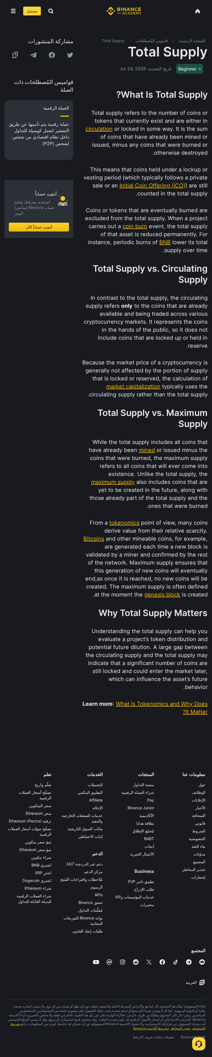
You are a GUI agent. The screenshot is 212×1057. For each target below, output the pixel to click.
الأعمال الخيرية (142, 854)
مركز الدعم (93, 871)
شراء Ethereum (38, 888)
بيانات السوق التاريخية (85, 828)
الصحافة (198, 815)
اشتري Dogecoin (36, 880)
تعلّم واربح (43, 784)
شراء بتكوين (41, 857)
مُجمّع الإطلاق (143, 831)
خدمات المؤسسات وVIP (134, 897)
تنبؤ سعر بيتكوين (38, 842)
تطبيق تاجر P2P (141, 881)
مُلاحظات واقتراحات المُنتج (81, 879)
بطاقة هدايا (145, 823)
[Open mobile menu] (13, 11)
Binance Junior (141, 807)
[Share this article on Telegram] (33, 55)
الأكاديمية (146, 815)
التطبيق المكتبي (90, 792)
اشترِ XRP (43, 872)
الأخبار (200, 807)
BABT (149, 838)
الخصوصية (197, 838)
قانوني (200, 823)
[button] (13, 11)
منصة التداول (143, 784)
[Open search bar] (49, 11)
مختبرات (147, 904)
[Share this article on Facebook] (52, 55)
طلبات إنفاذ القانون (87, 931)
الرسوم (97, 887)
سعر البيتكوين (40, 805)
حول (201, 784)
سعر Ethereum (38, 813)
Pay (150, 800)
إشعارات (198, 877)
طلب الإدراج (144, 889)
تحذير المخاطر (193, 869)
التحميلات (95, 784)
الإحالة (97, 807)
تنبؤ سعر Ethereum (35, 849)
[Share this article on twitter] (70, 55)
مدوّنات (199, 854)
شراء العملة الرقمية (137, 792)
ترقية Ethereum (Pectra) (30, 821)
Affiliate (96, 800)
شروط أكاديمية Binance (150, 1028)
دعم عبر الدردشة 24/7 (84, 864)
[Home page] (123, 11)
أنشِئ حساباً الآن (39, 227)
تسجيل (32, 11)
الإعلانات (198, 800)
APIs (99, 894)
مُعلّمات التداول (90, 910)
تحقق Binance (90, 902)
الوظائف (198, 792)
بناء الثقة (198, 846)
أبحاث (149, 846)
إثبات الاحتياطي (90, 836)
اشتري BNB (41, 865)
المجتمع (199, 861)
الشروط (198, 831)
